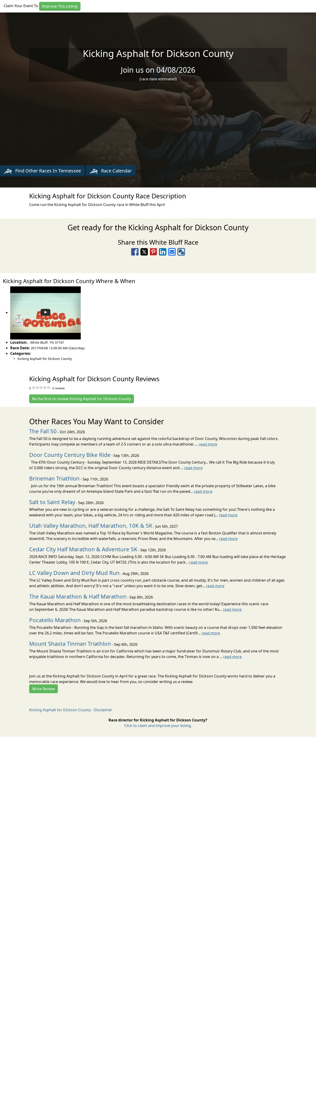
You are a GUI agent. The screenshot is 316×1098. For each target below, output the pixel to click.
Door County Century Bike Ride (70, 455)
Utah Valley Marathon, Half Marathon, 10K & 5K (90, 525)
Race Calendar (116, 171)
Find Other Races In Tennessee (47, 171)
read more (208, 444)
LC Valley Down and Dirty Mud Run (74, 573)
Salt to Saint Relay (52, 502)
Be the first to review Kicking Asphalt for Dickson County (81, 398)
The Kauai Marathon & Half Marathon (78, 596)
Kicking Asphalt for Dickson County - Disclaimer (70, 709)
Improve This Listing (59, 6)
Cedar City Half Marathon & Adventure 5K (83, 549)
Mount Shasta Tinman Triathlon (70, 643)
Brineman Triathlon (54, 478)
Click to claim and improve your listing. (158, 725)
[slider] (41, 387)
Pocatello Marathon (55, 620)
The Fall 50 (43, 431)
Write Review (43, 688)
